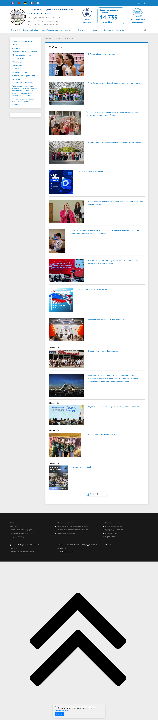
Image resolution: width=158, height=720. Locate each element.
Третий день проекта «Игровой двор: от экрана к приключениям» (114, 83)
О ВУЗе (57, 39)
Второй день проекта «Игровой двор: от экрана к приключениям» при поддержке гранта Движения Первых (114, 113)
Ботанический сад (19, 72)
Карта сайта (110, 536)
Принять (59, 714)
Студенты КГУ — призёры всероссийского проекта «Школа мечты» (114, 407)
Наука (94, 30)
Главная (48, 39)
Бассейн (15, 69)
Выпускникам (109, 30)
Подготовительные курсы (67, 533)
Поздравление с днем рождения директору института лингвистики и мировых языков (115, 202)
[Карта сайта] (139, 3)
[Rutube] (111, 544)
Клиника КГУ (17, 104)
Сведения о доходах (18, 536)
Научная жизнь (111, 533)
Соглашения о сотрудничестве (24, 75)
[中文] (19, 3)
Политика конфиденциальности (22, 552)
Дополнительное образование (24, 51)
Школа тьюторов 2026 (82, 467)
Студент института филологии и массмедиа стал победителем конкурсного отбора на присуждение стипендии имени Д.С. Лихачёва (104, 231)
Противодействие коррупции (21, 533)
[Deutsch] (25, 3)
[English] (13, 3)
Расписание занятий (113, 523)
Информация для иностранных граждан (73, 530)
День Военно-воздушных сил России (92, 289)
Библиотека (17, 65)
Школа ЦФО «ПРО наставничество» (100, 434)
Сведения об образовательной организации (40, 30)
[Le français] (31, 3)
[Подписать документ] (106, 548)
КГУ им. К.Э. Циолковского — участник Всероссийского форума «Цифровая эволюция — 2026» (113, 262)
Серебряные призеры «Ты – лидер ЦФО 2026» (106, 319)
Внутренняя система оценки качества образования (23, 100)
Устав (14, 44)
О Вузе (13, 30)
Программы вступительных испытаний (72, 526)
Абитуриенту (65, 30)
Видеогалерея (18, 58)
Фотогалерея (17, 62)
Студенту (81, 30)
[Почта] (145, 3)
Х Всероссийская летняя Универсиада (103, 54)
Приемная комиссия (65, 523)
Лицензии (13, 526)
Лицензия (16, 48)
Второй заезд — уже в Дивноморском (103, 351)
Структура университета (22, 41)
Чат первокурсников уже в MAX (90, 171)
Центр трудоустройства (115, 530)
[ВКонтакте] (107, 544)
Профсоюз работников (21, 55)
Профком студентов (113, 526)
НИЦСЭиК (16, 79)
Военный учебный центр (22, 82)
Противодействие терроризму (22, 530)
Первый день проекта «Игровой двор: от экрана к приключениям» (114, 142)
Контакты (120, 30)
